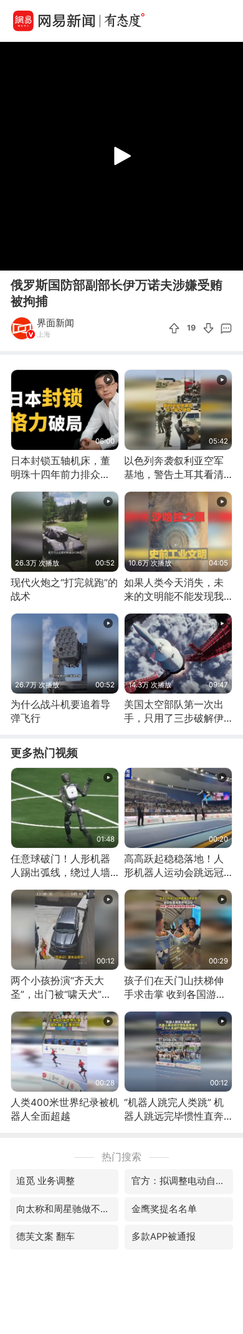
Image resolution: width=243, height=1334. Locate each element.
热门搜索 (121, 1157)
